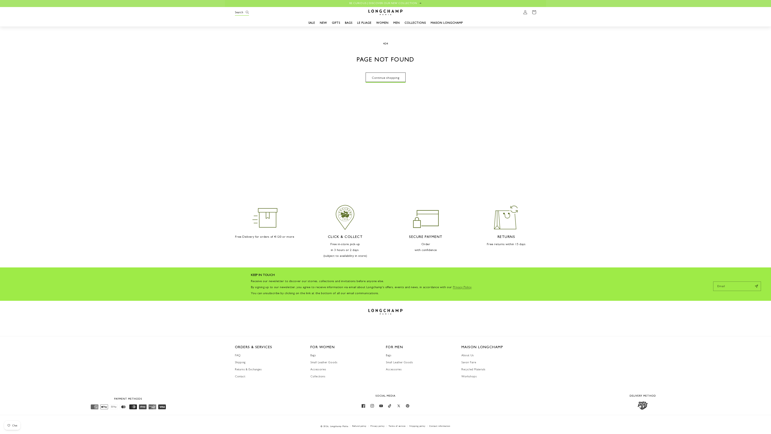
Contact (240, 376)
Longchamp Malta (339, 426)
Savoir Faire (468, 362)
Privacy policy (377, 426)
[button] (239, 12)
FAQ (238, 355)
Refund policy (359, 426)
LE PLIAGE (364, 22)
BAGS (348, 22)
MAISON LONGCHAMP (447, 22)
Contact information (439, 426)
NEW (323, 22)
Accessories (318, 369)
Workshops (469, 376)
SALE (311, 22)
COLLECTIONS (415, 22)
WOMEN (382, 22)
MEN (396, 22)
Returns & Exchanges (248, 369)
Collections (317, 376)
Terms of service (397, 426)
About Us (467, 355)
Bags (313, 355)
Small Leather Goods (323, 362)
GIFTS (336, 22)
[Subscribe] (756, 286)
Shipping (240, 362)
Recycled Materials (473, 369)
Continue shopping (385, 77)
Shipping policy (417, 426)
